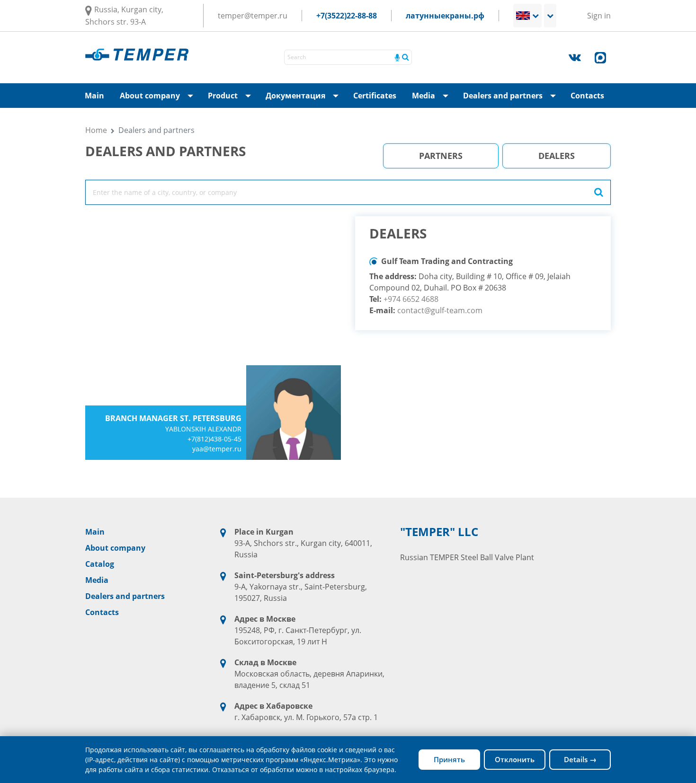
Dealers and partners (512, 99)
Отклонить (515, 759)
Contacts (587, 95)
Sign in (599, 15)
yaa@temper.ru (216, 448)
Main (94, 95)
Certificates (374, 95)
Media (433, 99)
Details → (580, 759)
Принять (449, 759)
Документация (305, 99)
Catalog (99, 564)
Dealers (556, 155)
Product (232, 99)
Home (96, 130)
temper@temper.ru (252, 15)
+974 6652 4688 (411, 299)
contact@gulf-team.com (439, 310)
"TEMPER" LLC (439, 531)
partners (441, 155)
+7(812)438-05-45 (214, 438)
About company (159, 99)
